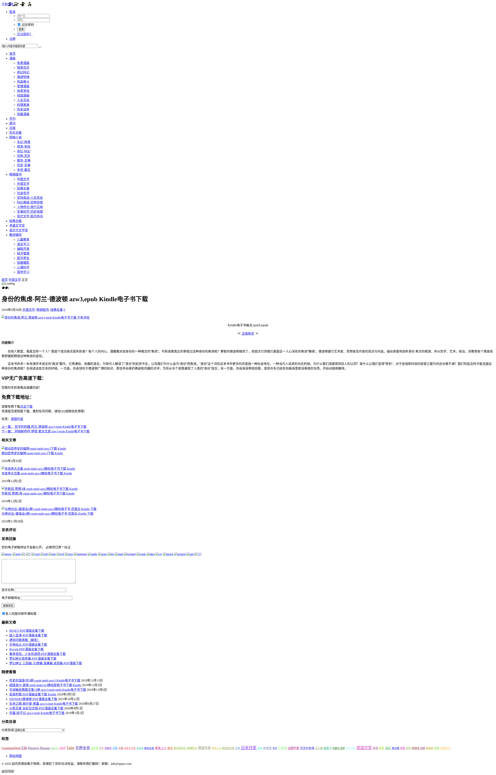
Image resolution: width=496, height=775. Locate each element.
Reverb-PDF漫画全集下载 (26, 649)
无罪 (237, 748)
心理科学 (23, 267)
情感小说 (216, 748)
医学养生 (23, 258)
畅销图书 (15, 174)
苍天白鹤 (351, 748)
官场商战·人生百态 (30, 197)
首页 (12, 53)
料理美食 (23, 104)
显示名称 (8, 590)
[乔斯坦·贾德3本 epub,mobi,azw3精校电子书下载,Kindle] (40, 488)
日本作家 (249, 748)
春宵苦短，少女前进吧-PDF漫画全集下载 (37, 654)
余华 (101, 748)
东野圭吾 (82, 748)
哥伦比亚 (149, 748)
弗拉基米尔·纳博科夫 (185, 748)
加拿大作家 (130, 748)
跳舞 (408, 748)
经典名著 (23, 188)
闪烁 (422, 748)
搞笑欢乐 (23, 67)
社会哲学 (23, 193)
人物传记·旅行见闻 (30, 207)
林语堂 (267, 748)
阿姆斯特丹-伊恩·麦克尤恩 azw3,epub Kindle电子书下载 (46, 431)
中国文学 (23, 179)
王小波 (319, 748)
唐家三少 (161, 748)
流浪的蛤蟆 (307, 748)
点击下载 (26, 406)
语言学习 (23, 244)
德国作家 (204, 748)
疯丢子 (328, 748)
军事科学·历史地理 (30, 211)
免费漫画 (23, 63)
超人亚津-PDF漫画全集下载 (28, 635)
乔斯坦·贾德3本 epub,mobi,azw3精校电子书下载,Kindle (38, 493)
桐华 (275, 748)
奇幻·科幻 (23, 151)
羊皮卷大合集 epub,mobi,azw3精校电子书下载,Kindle (37, 473)
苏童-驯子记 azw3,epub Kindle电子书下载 (37, 713)
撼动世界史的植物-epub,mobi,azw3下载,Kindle (32, 453)
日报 (12, 128)
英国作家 (17, 419)
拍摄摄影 (23, 262)
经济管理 (23, 253)
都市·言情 (23, 160)
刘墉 (120, 748)
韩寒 (437, 748)
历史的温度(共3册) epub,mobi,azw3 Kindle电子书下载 (44, 680)
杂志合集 (15, 132)
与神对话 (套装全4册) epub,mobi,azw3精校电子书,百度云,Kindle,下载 (47, 513)
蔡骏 (375, 748)
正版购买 (248, 333)
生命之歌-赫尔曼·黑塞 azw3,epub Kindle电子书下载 (43, 703)
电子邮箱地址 (11, 597)
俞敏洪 (108, 748)
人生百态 (23, 100)
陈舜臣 (429, 748)
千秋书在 (8, 4)
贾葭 (402, 748)
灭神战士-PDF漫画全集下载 (28, 644)
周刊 (12, 123)
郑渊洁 (415, 748)
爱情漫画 (23, 86)
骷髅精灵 (445, 748)
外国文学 (23, 183)
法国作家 (293, 748)
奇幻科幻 (23, 72)
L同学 (62, 748)
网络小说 (15, 137)
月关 (259, 748)
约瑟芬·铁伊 (338, 748)
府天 (170, 748)
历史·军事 (23, 165)
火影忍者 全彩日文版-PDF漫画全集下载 (36, 708)
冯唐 (114, 748)
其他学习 (23, 272)
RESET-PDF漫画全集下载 (26, 630)
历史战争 (23, 109)
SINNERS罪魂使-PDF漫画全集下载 (33, 699)
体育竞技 (23, 91)
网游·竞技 (23, 146)
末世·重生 (23, 169)
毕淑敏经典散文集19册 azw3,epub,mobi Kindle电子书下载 (47, 689)
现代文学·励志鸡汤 (30, 216)
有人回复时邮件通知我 (20, 613)
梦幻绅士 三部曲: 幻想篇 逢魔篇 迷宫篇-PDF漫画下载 (45, 663)
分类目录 (8, 730)
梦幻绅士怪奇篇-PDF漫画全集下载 (32, 658)
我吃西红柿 (228, 748)
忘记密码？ (25, 34)
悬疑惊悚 (23, 77)
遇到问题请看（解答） (24, 640)
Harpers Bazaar (39, 748)
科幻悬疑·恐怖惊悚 (30, 202)
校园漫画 (23, 95)
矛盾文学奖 (17, 225)
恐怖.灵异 (23, 156)
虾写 (381, 748)
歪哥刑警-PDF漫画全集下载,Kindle (32, 694)
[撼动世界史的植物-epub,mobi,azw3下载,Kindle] (34, 448)
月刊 (12, 118)
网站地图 (15, 756)
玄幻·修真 (23, 142)
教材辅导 (15, 235)
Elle (24, 748)
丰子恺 (94, 748)
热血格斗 (23, 81)
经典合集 (15, 221)
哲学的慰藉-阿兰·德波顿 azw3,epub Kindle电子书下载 (44, 426)
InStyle (54, 748)
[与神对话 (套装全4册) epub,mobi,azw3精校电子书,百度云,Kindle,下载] (49, 509)
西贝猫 (395, 748)
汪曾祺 (282, 748)
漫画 (12, 58)
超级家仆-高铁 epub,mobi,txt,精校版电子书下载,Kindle (45, 685)
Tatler (70, 748)
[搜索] (39, 47)
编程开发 (23, 248)
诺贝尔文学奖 (18, 230)
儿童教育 (23, 239)
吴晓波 (139, 748)
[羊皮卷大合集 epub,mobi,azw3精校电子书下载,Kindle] (38, 468)
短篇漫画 (23, 114)
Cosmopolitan (11, 748)
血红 (388, 748)
